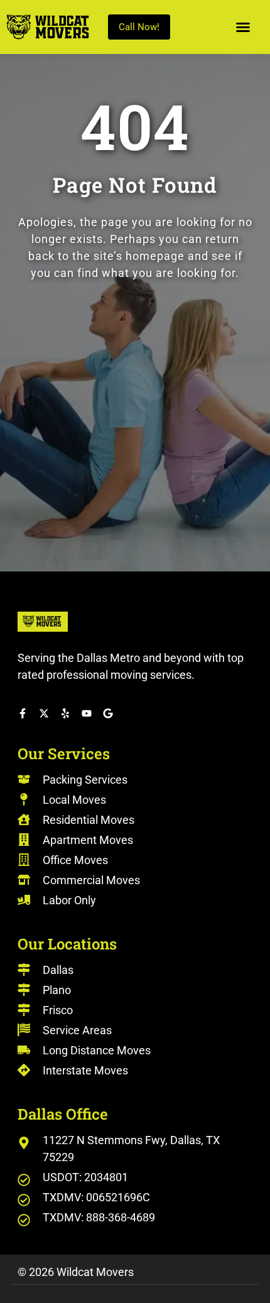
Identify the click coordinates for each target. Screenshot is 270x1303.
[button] (243, 27)
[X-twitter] (44, 713)
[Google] (108, 713)
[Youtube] (87, 713)
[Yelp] (65, 713)
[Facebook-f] (23, 713)
